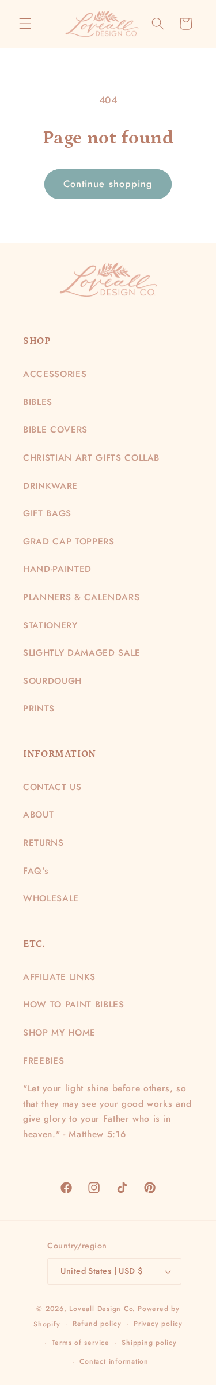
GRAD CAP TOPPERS (69, 541)
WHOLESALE (51, 898)
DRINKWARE (50, 486)
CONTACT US (52, 787)
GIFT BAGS (47, 513)
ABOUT (38, 814)
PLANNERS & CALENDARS (81, 597)
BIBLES (37, 402)
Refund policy (97, 1323)
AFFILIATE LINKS (59, 977)
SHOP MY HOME (59, 1032)
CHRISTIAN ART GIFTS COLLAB (91, 458)
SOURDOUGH (52, 681)
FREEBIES (43, 1061)
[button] (25, 23)
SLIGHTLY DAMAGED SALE (82, 653)
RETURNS (43, 843)
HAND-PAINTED (57, 569)
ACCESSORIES (54, 374)
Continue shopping (108, 183)
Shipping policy (149, 1342)
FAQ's (35, 871)
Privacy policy (158, 1323)
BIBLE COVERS (55, 429)
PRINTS (39, 708)
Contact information (114, 1361)
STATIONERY (50, 625)
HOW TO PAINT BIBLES (73, 1004)
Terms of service (80, 1342)
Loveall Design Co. (102, 1309)
